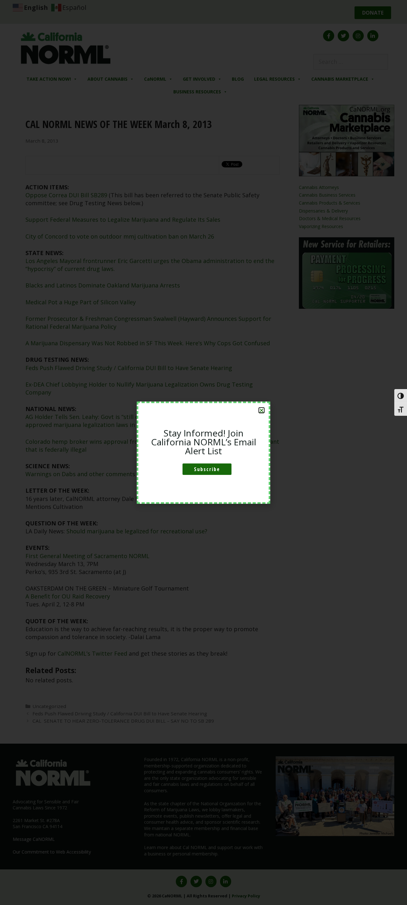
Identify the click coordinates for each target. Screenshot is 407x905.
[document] (203, 452)
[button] (261, 410)
